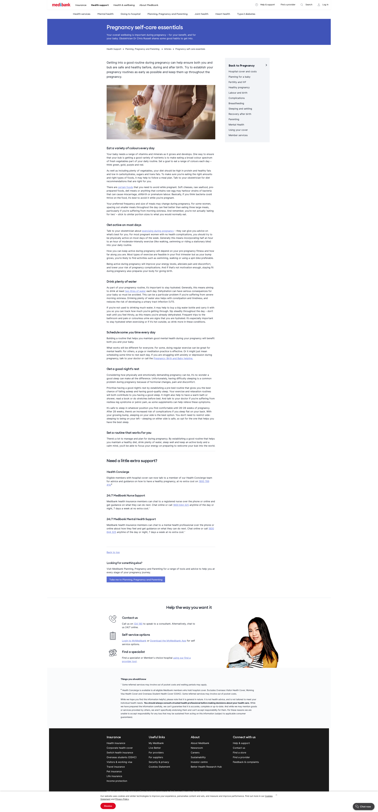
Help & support (267, 4)
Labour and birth (238, 92)
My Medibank (156, 743)
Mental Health (236, 124)
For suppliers (156, 757)
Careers (195, 752)
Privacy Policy (122, 799)
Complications (237, 98)
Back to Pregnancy (242, 65)
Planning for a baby (239, 76)
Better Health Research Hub (206, 766)
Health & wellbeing (124, 5)
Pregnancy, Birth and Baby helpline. (173, 358)
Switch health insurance (120, 752)
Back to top (113, 552)
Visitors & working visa (119, 761)
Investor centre (199, 761)
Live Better (155, 747)
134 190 (138, 623)
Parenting (234, 119)
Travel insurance (116, 766)
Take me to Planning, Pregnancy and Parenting (135, 579)
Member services (238, 135)
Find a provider (288, 4)
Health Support (114, 49)
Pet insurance (114, 771)
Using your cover (238, 129)
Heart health (222, 13)
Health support (100, 5)
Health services (81, 13)
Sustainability (198, 757)
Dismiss (108, 806)
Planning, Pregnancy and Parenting (168, 13)
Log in (325, 4)
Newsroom (197, 747)
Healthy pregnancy (239, 87)
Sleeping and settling (240, 108)
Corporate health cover (120, 747)
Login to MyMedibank (134, 640)
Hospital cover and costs (243, 71)
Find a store (239, 752)
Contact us (239, 747)
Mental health (105, 13)
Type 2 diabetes (246, 13)
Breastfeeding (236, 103)
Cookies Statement (159, 766)
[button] (358, 808)
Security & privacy (159, 761)
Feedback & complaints (246, 761)
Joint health (201, 13)
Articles (167, 49)
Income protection (117, 780)
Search (309, 4)
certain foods (125, 187)
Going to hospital (130, 13)
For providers (156, 752)
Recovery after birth (240, 113)
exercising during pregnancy (158, 230)
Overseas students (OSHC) (122, 757)
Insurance (80, 5)
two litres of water (135, 291)
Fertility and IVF (237, 82)
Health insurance (116, 743)
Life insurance (114, 776)
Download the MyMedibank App (168, 640)
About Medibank (148, 5)
